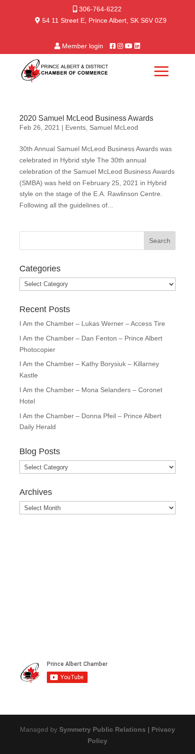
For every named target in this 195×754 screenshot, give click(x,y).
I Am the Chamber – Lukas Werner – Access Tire (92, 323)
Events (75, 127)
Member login (82, 46)
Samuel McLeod (113, 127)
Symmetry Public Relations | (105, 729)
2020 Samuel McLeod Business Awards (86, 118)
